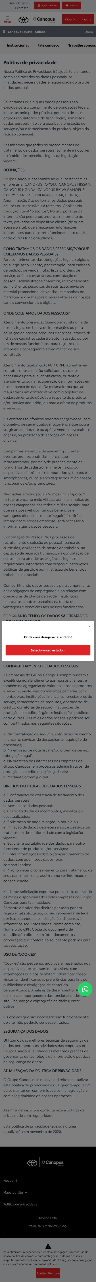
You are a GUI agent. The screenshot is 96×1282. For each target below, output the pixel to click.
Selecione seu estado (47, 650)
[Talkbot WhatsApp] (85, 989)
